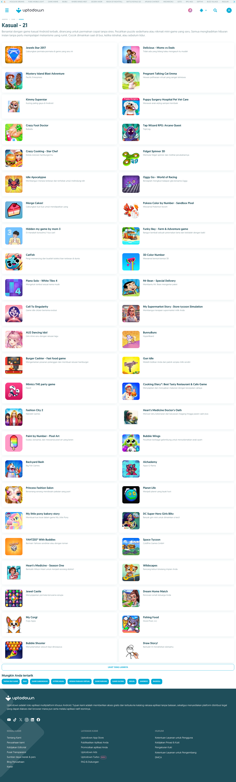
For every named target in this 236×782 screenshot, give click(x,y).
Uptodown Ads (89, 752)
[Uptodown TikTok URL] (15, 720)
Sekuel (132, 681)
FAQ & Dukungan (90, 761)
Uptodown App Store (92, 737)
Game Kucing (118, 681)
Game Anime (53, 2)
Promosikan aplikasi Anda (94, 747)
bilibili (64, 2)
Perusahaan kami (16, 742)
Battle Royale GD (134, 2)
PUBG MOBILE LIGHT (36, 2)
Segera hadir (96, 2)
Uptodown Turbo (93, 757)
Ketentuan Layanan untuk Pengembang (175, 752)
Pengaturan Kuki (163, 747)
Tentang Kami (14, 737)
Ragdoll (156, 681)
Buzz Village (212, 2)
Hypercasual (58, 681)
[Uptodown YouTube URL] (9, 720)
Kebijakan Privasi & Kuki (167, 742)
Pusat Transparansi (16, 752)
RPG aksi (189, 2)
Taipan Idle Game (10, 681)
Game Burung (101, 681)
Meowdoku (168, 2)
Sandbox (144, 681)
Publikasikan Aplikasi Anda (94, 742)
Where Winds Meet (79, 2)
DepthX (200, 2)
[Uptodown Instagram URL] (27, 720)
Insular (225, 2)
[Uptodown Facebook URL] (38, 720)
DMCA (158, 757)
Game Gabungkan (40, 681)
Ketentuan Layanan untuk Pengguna (174, 737)
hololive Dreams (17, 2)
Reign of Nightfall (114, 2)
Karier (10, 766)
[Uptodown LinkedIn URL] (32, 720)
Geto (179, 2)
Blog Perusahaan (15, 761)
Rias (25, 681)
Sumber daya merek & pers (21, 757)
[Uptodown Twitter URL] (21, 720)
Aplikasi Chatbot (152, 2)
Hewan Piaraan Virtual (79, 681)
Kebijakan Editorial (16, 747)
